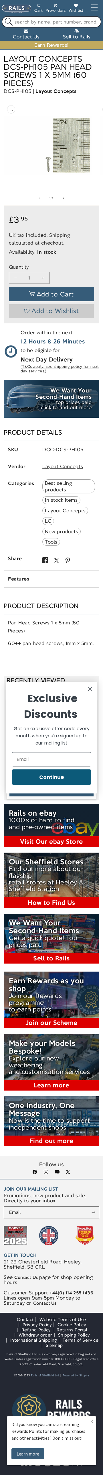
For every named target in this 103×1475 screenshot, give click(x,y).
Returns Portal (72, 1330)
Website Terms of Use (62, 1319)
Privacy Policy (37, 1325)
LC (48, 520)
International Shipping (33, 1340)
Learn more (28, 1454)
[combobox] (51, 22)
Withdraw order (35, 1335)
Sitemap (54, 1345)
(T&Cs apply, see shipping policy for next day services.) (60, 368)
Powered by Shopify (76, 1375)
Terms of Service (80, 1340)
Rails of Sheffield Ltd (45, 1375)
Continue (51, 776)
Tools (51, 541)
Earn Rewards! (51, 45)
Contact (25, 1319)
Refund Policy (36, 1330)
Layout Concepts (55, 91)
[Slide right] (63, 198)
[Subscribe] (93, 1212)
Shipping (59, 235)
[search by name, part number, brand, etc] (7, 22)
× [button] (91, 1421)
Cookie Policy (72, 1325)
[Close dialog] (90, 689)
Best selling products (58, 486)
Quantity (19, 267)
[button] (38, 9)
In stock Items (61, 500)
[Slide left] (39, 198)
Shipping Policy (74, 1335)
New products (61, 531)
